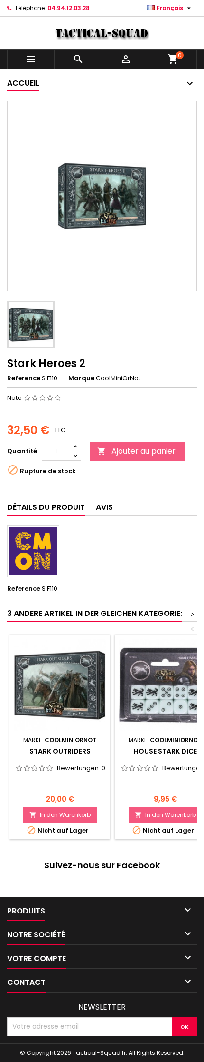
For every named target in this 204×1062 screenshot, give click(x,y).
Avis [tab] (104, 507)
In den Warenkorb (60, 815)
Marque (81, 378)
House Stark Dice (165, 751)
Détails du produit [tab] (46, 507)
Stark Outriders (60, 751)
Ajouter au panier (136, 451)
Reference (23, 378)
